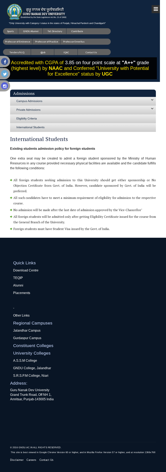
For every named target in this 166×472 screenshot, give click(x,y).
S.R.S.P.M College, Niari (30, 375)
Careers (31, 459)
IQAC (66, 52)
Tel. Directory (55, 31)
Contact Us (91, 52)
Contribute (77, 31)
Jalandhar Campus (26, 330)
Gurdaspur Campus (27, 338)
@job (42, 52)
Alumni (18, 285)
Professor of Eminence (17, 41)
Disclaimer (16, 459)
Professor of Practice (46, 41)
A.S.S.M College (25, 360)
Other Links (21, 315)
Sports (10, 31)
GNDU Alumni (30, 31)
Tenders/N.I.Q (17, 52)
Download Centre (25, 270)
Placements (21, 293)
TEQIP (18, 278)
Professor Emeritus (74, 41)
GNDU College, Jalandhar (32, 368)
